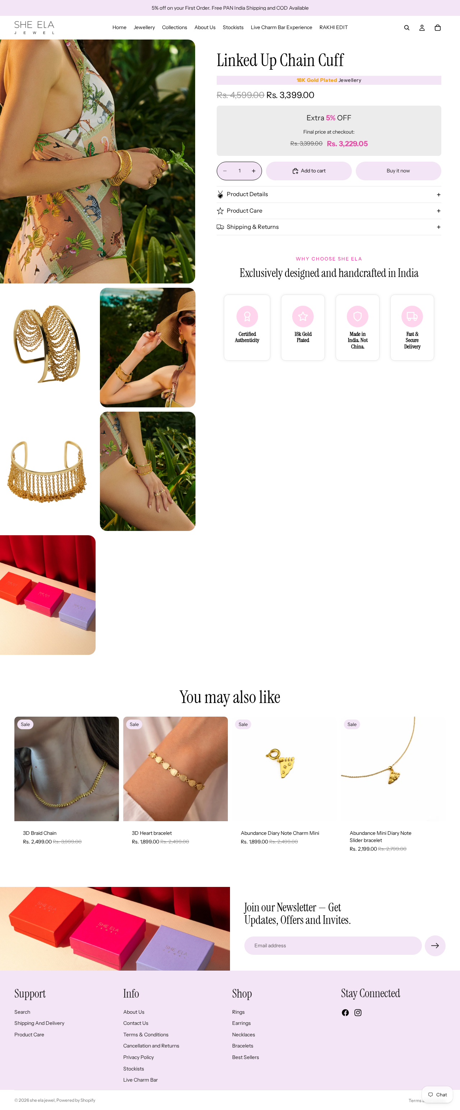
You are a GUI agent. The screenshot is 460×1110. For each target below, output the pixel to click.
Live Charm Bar (140, 1080)
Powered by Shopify (75, 1100)
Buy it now (398, 170)
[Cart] (438, 28)
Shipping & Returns (253, 227)
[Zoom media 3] (148, 347)
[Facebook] (345, 1012)
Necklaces (243, 1034)
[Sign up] (435, 945)
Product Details (247, 194)
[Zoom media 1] (97, 161)
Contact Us (135, 1023)
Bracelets (242, 1045)
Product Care (244, 210)
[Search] (407, 28)
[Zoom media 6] (48, 595)
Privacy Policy (138, 1057)
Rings (238, 1011)
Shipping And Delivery (39, 1023)
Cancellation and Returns (151, 1045)
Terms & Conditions (146, 1034)
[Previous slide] (25, 769)
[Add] (107, 810)
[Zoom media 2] (48, 347)
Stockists (133, 1068)
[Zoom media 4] (48, 471)
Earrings (241, 1023)
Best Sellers (245, 1057)
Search (22, 1011)
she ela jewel (42, 1100)
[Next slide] (108, 769)
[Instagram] (358, 1012)
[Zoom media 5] (148, 471)
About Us (133, 1011)
